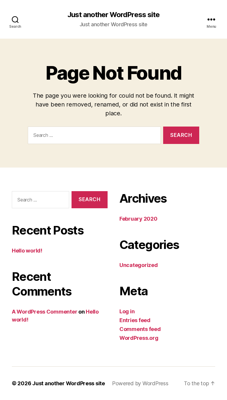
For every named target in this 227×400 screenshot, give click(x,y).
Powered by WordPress (140, 383)
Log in (126, 311)
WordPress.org (138, 338)
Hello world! (27, 250)
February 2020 (138, 219)
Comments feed (140, 329)
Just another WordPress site (113, 14)
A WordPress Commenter (44, 312)
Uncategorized (138, 265)
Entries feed (134, 320)
